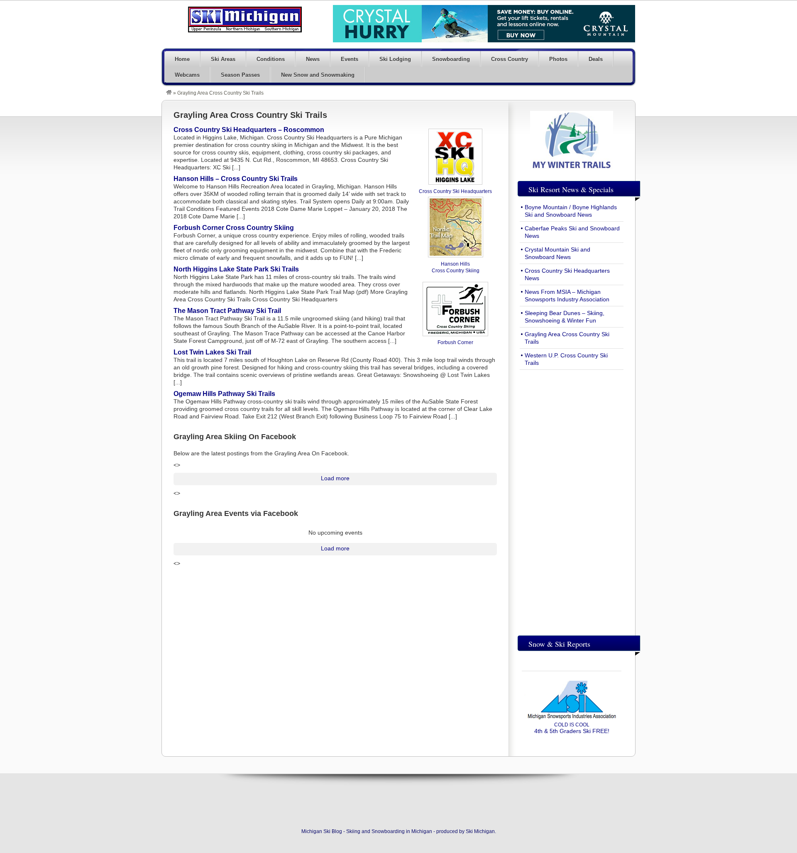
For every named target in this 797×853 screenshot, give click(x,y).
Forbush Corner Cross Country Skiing (234, 227)
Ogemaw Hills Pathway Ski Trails (224, 393)
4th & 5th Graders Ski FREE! (571, 728)
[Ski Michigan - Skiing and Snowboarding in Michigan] (169, 93)
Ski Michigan (480, 831)
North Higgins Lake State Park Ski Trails (236, 269)
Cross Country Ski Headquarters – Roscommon (249, 129)
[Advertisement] (571, 500)
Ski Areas (223, 59)
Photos (558, 59)
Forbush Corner (455, 342)
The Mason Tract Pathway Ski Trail (227, 310)
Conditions (271, 59)
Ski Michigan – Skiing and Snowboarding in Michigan (245, 19)
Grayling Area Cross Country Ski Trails (250, 115)
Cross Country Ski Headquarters (455, 191)
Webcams (187, 75)
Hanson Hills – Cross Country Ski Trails (236, 178)
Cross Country (509, 59)
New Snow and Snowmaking (317, 75)
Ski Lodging (395, 59)
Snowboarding (451, 59)
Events (349, 59)
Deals (596, 59)
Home (182, 59)
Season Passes (240, 75)
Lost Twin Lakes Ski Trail (212, 352)
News (313, 59)
